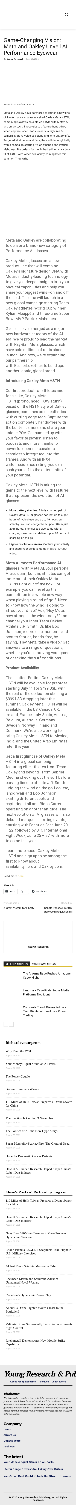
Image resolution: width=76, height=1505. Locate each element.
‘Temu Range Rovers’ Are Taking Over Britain (33, 1469)
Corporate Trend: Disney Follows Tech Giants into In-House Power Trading (44, 1011)
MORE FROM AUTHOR (44, 964)
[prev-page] (6, 1024)
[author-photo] (38, 941)
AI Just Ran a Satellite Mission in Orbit (31, 1266)
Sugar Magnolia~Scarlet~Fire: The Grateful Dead (37, 1143)
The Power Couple (18, 1076)
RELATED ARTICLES (17, 964)
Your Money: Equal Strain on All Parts (30, 1064)
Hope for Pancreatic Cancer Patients (29, 1156)
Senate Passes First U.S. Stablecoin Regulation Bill (57, 909)
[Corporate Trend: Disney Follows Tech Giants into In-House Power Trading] (12, 1011)
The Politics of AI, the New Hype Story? (32, 1131)
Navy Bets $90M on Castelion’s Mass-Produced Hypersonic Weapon (36, 1235)
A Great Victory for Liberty (19, 908)
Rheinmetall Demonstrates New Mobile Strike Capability (35, 1342)
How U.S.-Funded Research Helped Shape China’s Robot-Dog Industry (38, 1170)
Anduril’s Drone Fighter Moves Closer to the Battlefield (34, 1309)
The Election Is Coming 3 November (29, 1118)
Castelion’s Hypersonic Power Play (28, 1295)
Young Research (15, 59)
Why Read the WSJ (18, 1051)
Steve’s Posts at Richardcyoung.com (37, 1192)
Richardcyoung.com (23, 1042)
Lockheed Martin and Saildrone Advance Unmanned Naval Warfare (32, 1280)
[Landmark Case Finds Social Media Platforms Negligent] (12, 994)
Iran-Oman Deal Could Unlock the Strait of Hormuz (38, 1476)
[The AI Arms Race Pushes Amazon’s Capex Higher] (12, 978)
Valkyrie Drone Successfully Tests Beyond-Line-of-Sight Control (39, 1326)
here (21, 876)
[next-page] (11, 1024)
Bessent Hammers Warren (22, 1089)
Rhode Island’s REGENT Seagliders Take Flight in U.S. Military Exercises (38, 1251)
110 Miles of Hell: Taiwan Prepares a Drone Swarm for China (39, 1103)
